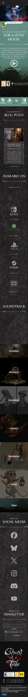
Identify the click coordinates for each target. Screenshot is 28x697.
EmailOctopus (17, 635)
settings (16, 691)
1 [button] (10, 166)
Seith (10, 148)
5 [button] (16, 166)
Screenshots (14, 351)
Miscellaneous (14, 456)
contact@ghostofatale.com (17, 680)
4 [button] (15, 166)
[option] (14, 145)
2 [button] (12, 166)
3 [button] (13, 166)
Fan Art (14, 484)
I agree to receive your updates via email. (14, 632)
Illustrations (14, 372)
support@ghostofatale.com (17, 682)
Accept (4, 694)
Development (14, 400)
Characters (14, 428)
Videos (14, 505)
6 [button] (18, 166)
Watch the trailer (14, 69)
